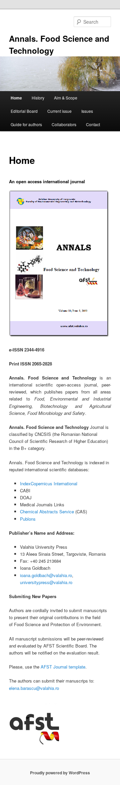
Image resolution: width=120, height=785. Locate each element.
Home (16, 98)
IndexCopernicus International (48, 483)
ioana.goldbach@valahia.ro (46, 575)
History (38, 97)
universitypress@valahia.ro (46, 582)
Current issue (59, 111)
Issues (87, 111)
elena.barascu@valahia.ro (34, 688)
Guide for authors (26, 124)
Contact (93, 124)
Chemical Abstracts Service (47, 511)
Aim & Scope (65, 97)
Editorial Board (24, 111)
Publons (28, 519)
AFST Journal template (63, 667)
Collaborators (64, 124)
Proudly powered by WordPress (60, 773)
